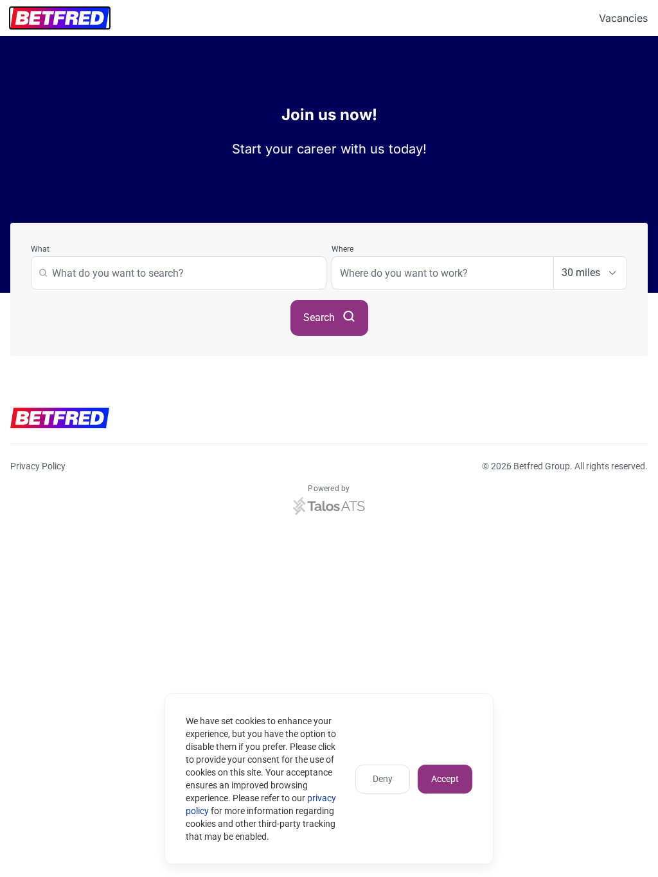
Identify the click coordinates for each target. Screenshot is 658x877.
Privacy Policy (38, 466)
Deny (383, 779)
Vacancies (623, 18)
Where (342, 249)
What (40, 249)
